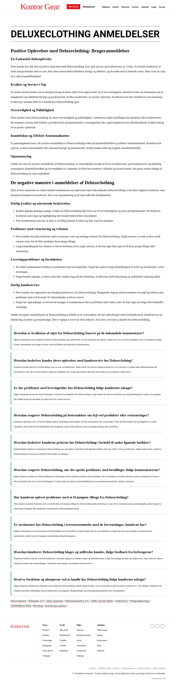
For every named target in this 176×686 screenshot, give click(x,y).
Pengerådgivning (139, 600)
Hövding (38, 605)
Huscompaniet (18, 600)
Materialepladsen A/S (77, 600)
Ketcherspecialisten (55, 605)
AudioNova (121, 600)
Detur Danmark (54, 600)
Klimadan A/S (36, 600)
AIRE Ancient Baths (102, 600)
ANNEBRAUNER (21, 605)
